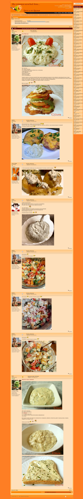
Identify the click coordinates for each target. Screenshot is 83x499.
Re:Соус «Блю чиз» (30, 120)
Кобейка (76, 108)
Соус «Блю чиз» (33, 30)
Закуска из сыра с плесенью (33, 376)
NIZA (75, 92)
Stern (13, 30)
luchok (13, 199)
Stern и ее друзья (32, 10)
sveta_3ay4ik (14, 163)
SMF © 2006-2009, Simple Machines (24, 496)
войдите (61, 5)
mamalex (76, 26)
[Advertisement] (5, 22)
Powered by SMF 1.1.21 (15, 496)
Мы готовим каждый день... (26, 4)
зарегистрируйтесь (67, 5)
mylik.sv (13, 120)
